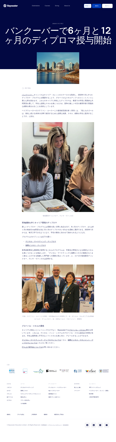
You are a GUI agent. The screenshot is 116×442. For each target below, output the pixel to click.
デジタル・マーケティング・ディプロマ (40, 241)
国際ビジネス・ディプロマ (35, 245)
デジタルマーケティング (27, 387)
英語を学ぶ (23, 397)
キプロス (9, 400)
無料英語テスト (52, 394)
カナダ (8, 390)
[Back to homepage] (10, 6)
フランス (9, 394)
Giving (57, 6)
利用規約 (44, 425)
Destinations (36, 6)
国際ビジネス (24, 390)
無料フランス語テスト (54, 397)
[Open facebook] (87, 425)
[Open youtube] (106, 425)
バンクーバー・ (28, 95)
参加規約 (66, 425)
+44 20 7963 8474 (94, 397)
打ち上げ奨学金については (32, 347)
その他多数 (23, 403)
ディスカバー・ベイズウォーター (57, 387)
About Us (67, 6)
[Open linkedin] (93, 425)
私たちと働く (77, 387)
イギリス (9, 387)
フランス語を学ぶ (25, 400)
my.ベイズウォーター (54, 390)
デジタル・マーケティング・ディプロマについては (41, 340)
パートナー (77, 390)
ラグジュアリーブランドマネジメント (31, 394)
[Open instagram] (100, 425)
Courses (47, 6)
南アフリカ (10, 397)
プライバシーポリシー (55, 425)
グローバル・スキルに (77, 330)
